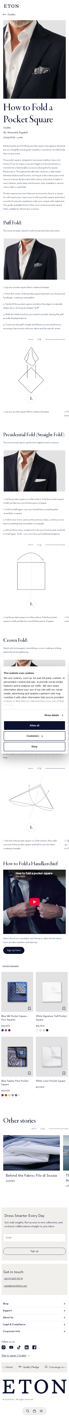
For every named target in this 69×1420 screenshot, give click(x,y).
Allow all (34, 725)
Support (7, 1310)
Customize (33, 736)
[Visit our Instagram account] (3, 1347)
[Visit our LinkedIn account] (27, 1347)
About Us (8, 1317)
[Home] (34, 1386)
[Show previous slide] (31, 339)
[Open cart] (34, 1411)
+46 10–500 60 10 (13, 1278)
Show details (51, 715)
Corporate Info (11, 1331)
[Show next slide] (55, 339)
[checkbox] (29, 1008)
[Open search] (27, 1411)
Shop (6, 1304)
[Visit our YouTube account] (11, 1347)
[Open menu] (41, 1411)
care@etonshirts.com (15, 1286)
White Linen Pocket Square (50, 1081)
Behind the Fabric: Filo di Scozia (31, 1175)
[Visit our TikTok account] (19, 1347)
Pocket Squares (11, 966)
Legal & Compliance (14, 1324)
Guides (11, 14)
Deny (34, 746)
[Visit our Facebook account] (34, 1347)
